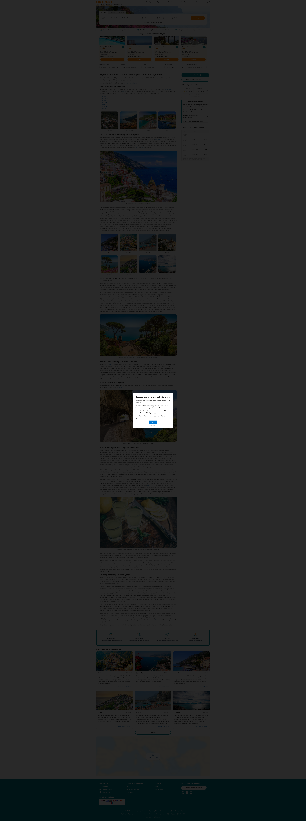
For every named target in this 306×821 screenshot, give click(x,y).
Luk (153, 422)
